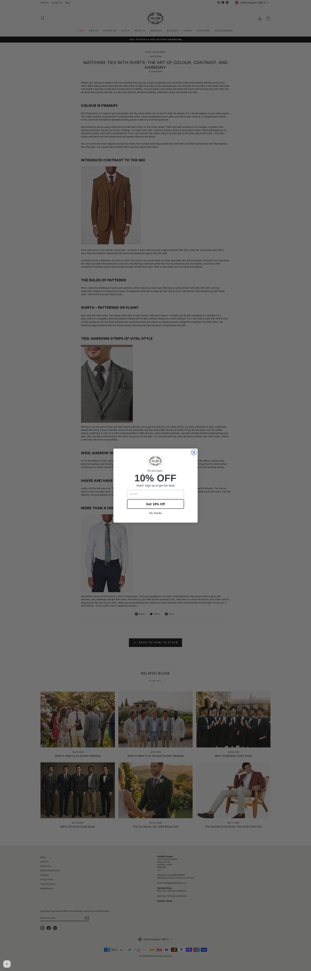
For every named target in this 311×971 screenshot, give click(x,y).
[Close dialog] (193, 452)
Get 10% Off (155, 504)
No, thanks (155, 513)
